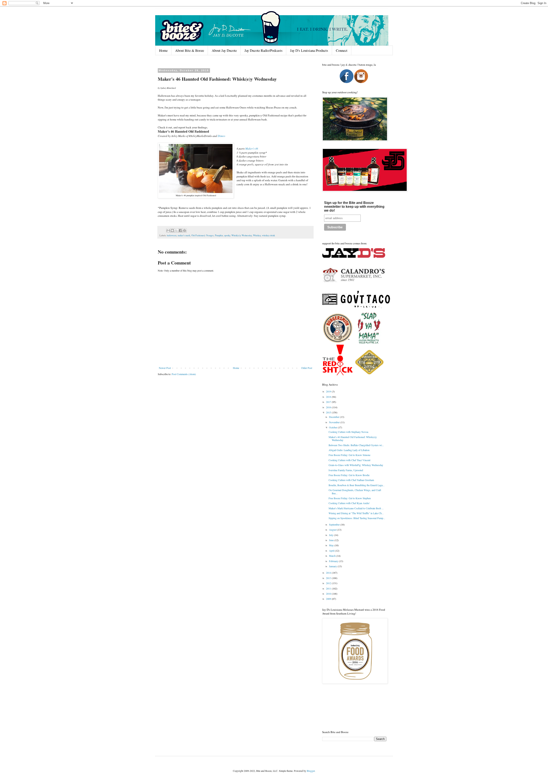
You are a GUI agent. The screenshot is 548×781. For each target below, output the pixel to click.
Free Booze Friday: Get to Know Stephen (350, 498)
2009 (329, 598)
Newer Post (165, 368)
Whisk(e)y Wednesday (241, 235)
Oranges (210, 235)
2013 (329, 578)
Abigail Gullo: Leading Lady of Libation (349, 450)
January (333, 566)
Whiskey (257, 235)
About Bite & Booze (189, 50)
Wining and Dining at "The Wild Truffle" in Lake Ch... (356, 513)
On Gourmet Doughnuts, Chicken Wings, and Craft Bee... (355, 491)
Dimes (221, 136)
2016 (329, 407)
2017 (329, 402)
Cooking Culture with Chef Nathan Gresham (351, 480)
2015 (329, 412)
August (333, 529)
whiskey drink (268, 235)
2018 (329, 396)
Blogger (311, 770)
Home (163, 50)
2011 (329, 588)
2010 (329, 593)
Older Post (306, 368)
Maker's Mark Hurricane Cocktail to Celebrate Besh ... (356, 508)
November (334, 422)
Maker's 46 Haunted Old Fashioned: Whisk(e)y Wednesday (353, 438)
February (334, 561)
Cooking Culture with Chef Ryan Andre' (349, 503)
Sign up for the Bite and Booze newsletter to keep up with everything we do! (354, 206)
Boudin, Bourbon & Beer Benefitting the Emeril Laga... (356, 485)
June (331, 540)
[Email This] (168, 230)
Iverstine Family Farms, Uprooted (346, 470)
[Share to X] (176, 230)
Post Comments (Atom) (184, 374)
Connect (341, 50)
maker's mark (184, 235)
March (332, 555)
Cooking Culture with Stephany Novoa (348, 432)
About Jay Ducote (224, 50)
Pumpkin (219, 235)
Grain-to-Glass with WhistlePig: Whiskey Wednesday (356, 465)
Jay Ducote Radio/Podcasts (263, 50)
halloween (171, 235)
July (331, 535)
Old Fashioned (198, 235)
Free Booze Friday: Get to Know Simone (349, 455)
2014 (329, 572)
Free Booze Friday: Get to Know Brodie (349, 475)
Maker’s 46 (251, 148)
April (332, 550)
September (334, 524)
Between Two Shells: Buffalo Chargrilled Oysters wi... (356, 445)
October (333, 427)
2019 (329, 391)
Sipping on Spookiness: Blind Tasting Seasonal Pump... (357, 518)
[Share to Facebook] (180, 230)
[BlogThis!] (172, 230)
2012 (329, 583)
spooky (227, 235)
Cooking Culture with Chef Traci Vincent (349, 460)
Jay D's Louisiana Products (309, 50)
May (331, 545)
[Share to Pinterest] (184, 230)
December (334, 417)
